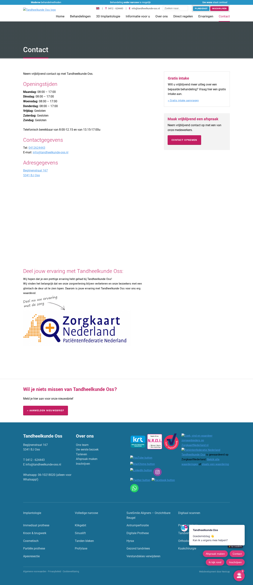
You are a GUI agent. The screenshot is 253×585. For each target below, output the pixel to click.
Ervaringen (205, 16)
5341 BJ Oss (31, 175)
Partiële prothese (34, 548)
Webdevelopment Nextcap (214, 571)
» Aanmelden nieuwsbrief (45, 410)
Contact (224, 16)
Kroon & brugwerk (34, 533)
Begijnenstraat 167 (35, 170)
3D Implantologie (108, 16)
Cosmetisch (31, 541)
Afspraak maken (86, 459)
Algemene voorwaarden (34, 571)
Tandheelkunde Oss (193, 455)
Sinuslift (80, 533)
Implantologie (32, 513)
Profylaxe (81, 548)
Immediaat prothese (36, 525)
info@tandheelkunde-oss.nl (146, 8)
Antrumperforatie (137, 525)
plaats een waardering (215, 464)
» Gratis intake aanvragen (183, 100)
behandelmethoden (46, 2)
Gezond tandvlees (138, 548)
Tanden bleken (84, 541)
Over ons (161, 16)
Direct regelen (183, 16)
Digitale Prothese (137, 533)
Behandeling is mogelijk (130, 2)
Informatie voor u (138, 16)
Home (60, 16)
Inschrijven (219, 8)
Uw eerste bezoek (87, 449)
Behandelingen (80, 16)
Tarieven (81, 454)
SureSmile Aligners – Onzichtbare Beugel (148, 515)
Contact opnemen (184, 140)
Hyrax (130, 541)
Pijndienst (201, 8)
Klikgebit (80, 525)
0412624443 (37, 147)
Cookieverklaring (71, 571)
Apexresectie (31, 556)
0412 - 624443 (115, 8)
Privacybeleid (54, 571)
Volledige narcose (86, 513)
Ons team (82, 445)
